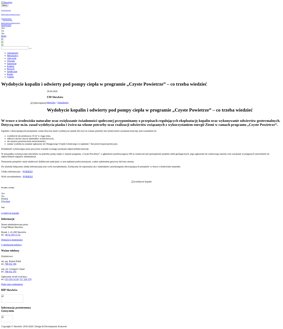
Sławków (51, 102)
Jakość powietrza (6, 26)
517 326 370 (25, 279)
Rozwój (10, 69)
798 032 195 (10, 271)
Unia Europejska (6, 10)
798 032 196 (10, 264)
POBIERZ (28, 171)
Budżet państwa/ (6, 14)
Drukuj (4, 198)
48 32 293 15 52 (12, 235)
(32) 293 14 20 (11, 279)
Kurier (10, 74)
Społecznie (12, 71)
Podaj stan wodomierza (12, 284)
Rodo (3, 36)
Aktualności (12, 53)
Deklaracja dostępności (12, 240)
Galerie (10, 77)
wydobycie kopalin (10, 213)
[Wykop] (5, 201)
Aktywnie (11, 58)
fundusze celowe (15, 14)
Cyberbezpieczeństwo (11, 245)
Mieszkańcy (12, 55)
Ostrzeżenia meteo (6, 18)
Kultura (10, 66)
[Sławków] (6, 2)
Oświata (11, 61)
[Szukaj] (30, 48)
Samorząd (11, 63)
